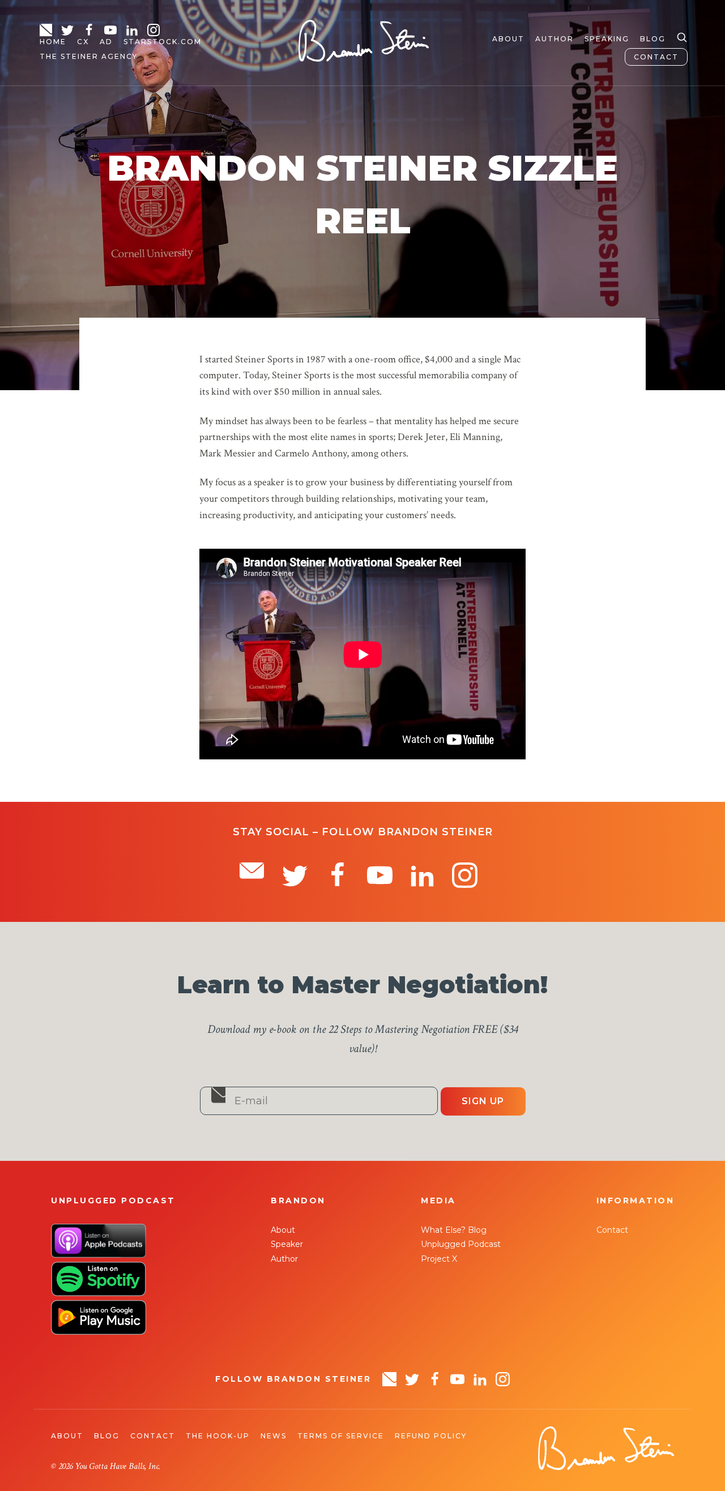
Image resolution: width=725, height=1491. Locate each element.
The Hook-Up (218, 1436)
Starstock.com (162, 41)
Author (554, 39)
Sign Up (483, 1101)
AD (106, 41)
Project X (439, 1259)
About (508, 39)
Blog (653, 39)
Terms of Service (340, 1436)
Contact (656, 57)
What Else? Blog (454, 1230)
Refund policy (431, 1436)
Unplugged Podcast (461, 1244)
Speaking (607, 39)
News (274, 1436)
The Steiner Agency (89, 56)
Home (53, 41)
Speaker (287, 1244)
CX (83, 41)
